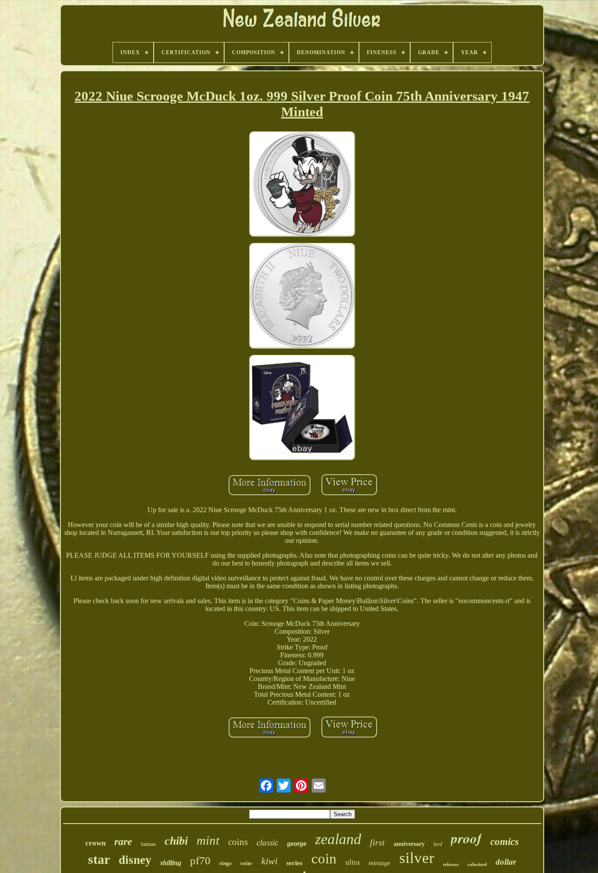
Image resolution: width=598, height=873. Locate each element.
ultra (352, 862)
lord (437, 844)
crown (95, 843)
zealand (338, 839)
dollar (506, 861)
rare (123, 841)
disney (135, 859)
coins (238, 842)
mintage (379, 862)
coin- (246, 863)
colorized (477, 864)
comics (504, 841)
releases (451, 864)
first (377, 842)
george (296, 843)
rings (225, 863)
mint (208, 840)
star (99, 859)
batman (148, 844)
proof (466, 838)
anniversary (409, 844)
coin (324, 858)
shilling (170, 862)
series (294, 862)
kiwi (269, 861)
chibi (176, 841)
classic (267, 842)
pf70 (200, 860)
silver (416, 857)
